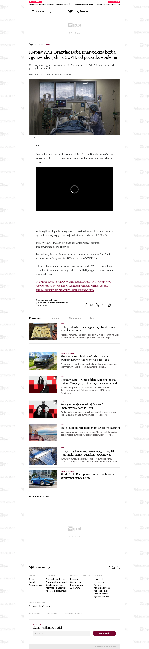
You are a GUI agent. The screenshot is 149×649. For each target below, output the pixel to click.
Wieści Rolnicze (101, 594)
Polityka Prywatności (55, 579)
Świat (48, 45)
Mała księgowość (102, 588)
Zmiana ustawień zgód (56, 582)
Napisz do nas (35, 585)
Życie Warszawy (101, 596)
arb (37, 145)
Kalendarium (52, 614)
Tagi (92, 318)
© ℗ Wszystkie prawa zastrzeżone (52, 303)
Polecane (55, 318)
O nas (31, 579)
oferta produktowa (74, 614)
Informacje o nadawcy (56, 588)
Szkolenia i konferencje (39, 606)
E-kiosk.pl (98, 579)
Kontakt (32, 582)
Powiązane (35, 318)
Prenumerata (76, 585)
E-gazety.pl (99, 582)
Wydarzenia (82, 11)
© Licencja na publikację (47, 300)
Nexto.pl (97, 585)
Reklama (74, 579)
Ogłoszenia (75, 582)
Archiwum (75, 588)
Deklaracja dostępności (56, 591)
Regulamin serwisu (54, 585)
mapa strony (34, 614)
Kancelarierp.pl (101, 591)
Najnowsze (75, 318)
